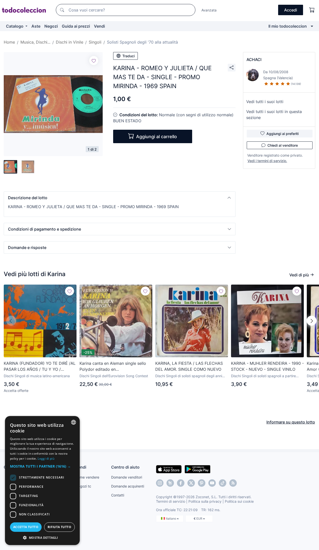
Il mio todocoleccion (287, 26)
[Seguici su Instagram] (159, 483)
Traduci (128, 56)
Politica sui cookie (239, 501)
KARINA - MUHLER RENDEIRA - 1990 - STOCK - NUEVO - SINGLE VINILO (267, 366)
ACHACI (253, 59)
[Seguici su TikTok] (222, 483)
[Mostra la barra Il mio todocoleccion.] (312, 26)
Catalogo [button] (15, 26)
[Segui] (93, 60)
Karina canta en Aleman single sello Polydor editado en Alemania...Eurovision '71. (113, 366)
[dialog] (42, 480)
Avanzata (209, 10)
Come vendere (87, 477)
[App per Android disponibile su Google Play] (197, 468)
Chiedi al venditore (282, 145)
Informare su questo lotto (290, 422)
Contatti (117, 495)
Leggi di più (46, 458)
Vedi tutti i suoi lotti (264, 101)
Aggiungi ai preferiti (282, 133)
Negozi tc (83, 486)
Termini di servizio (170, 501)
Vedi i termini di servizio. (267, 161)
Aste (35, 26)
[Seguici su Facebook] (180, 483)
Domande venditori (126, 477)
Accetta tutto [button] (25, 527)
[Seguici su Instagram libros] (170, 483)
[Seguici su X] (191, 483)
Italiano (171, 518)
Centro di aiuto (125, 467)
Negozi (51, 26)
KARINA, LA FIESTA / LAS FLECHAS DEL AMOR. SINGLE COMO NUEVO (189, 366)
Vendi (99, 26)
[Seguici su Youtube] (212, 483)
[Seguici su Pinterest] (201, 483)
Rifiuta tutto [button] (59, 527)
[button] (119, 198)
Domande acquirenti (127, 486)
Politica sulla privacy (205, 501)
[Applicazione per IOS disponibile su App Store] (169, 468)
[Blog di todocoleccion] (233, 483)
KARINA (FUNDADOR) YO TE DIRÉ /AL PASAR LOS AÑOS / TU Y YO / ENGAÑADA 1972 (40, 366)
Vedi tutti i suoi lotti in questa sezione (274, 114)
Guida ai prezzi (76, 26)
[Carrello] (312, 10)
